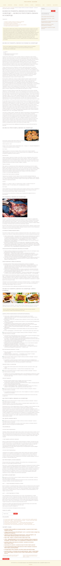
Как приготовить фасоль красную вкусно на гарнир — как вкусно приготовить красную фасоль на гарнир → (30, 556)
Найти (15, 513)
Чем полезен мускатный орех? (47, 16)
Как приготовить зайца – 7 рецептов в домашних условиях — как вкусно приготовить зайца (20, 520)
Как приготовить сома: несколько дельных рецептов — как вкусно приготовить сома (19, 524)
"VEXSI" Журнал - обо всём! (30, 1)
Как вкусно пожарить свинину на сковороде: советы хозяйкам (15, 24)
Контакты (30, 564)
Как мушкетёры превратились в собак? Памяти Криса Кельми (49, 22)
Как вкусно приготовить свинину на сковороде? (12, 22)
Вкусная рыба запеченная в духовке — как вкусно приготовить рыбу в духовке (18, 523)
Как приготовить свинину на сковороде (11, 25)
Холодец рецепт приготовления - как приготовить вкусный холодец (19, 549)
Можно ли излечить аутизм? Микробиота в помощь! (47, 25)
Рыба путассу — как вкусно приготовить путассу (12, 521)
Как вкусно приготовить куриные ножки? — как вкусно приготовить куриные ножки (19, 522)
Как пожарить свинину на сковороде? (11, 23)
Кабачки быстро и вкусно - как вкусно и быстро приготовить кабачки (19, 544)
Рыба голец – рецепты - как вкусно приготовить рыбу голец (17, 537)
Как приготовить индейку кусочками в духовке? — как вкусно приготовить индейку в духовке (20, 519)
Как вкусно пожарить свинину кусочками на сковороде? (14, 21)
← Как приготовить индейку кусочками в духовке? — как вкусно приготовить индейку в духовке (10, 555)
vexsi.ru (17, 562)
